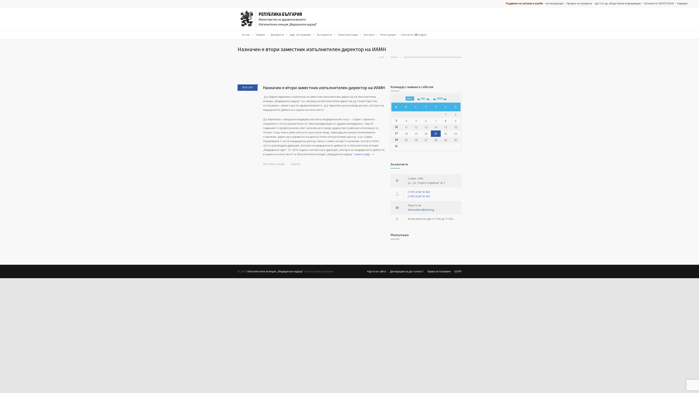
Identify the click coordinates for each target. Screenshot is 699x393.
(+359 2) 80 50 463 (419, 192)
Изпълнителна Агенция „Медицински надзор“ (275, 271)
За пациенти (324, 34)
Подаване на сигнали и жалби (524, 3)
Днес (410, 98)
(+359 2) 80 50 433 (419, 196)
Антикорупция (554, 3)
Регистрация (388, 34)
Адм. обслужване (300, 34)
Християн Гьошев (274, 164)
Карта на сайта (376, 271)
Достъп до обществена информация (618, 3)
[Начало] (240, 34)
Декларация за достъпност (407, 271)
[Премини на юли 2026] (418, 99)
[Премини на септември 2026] (427, 99)
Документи (277, 34)
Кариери (682, 3)
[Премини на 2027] (445, 99)
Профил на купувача (579, 3)
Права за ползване (439, 271)
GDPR (457, 271)
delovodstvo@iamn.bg (421, 209)
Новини (260, 34)
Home (381, 57)
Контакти (407, 34)
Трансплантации (348, 34)
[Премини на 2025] (434, 99)
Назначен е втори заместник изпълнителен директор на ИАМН (324, 87)
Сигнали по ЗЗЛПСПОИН (659, 3)
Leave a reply (362, 154)
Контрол (369, 34)
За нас (246, 34)
